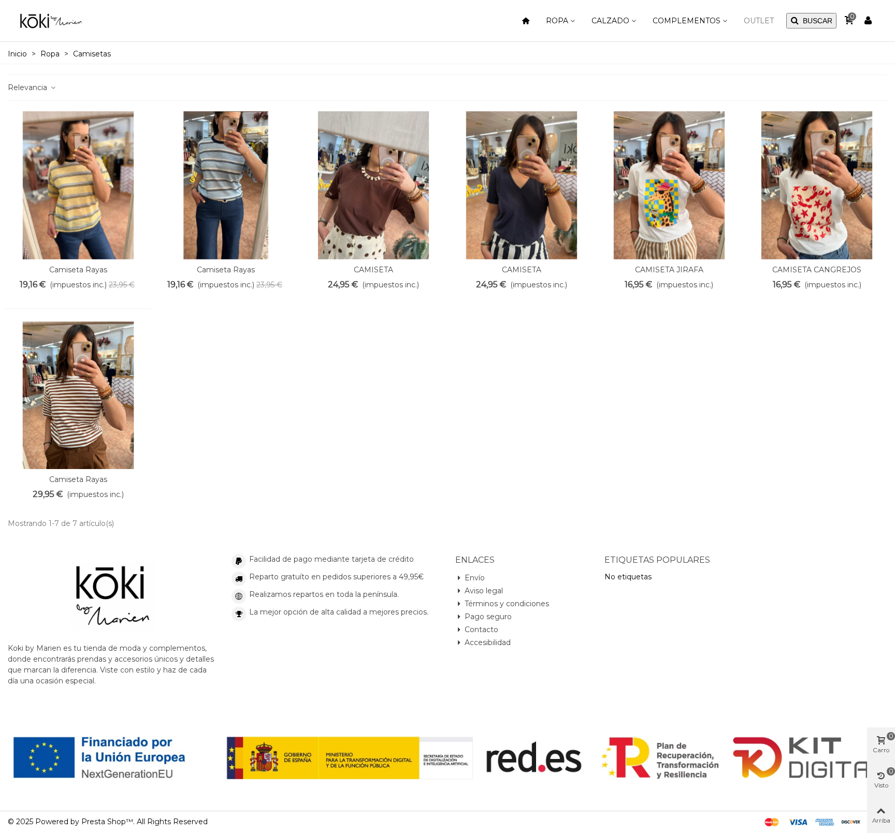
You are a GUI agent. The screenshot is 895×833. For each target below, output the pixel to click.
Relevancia (28, 87)
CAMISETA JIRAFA (669, 269)
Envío (475, 577)
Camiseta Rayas (78, 269)
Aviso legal (484, 590)
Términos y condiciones (507, 603)
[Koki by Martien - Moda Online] (50, 20)
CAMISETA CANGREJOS (816, 269)
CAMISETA (373, 269)
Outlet (759, 20)
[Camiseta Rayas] (78, 185)
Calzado (610, 20)
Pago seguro (488, 616)
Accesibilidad (488, 642)
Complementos (686, 20)
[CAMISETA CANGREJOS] (817, 185)
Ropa (557, 20)
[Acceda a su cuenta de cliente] (868, 21)
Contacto (481, 629)
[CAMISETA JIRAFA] (669, 185)
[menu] (526, 20)
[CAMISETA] (373, 185)
